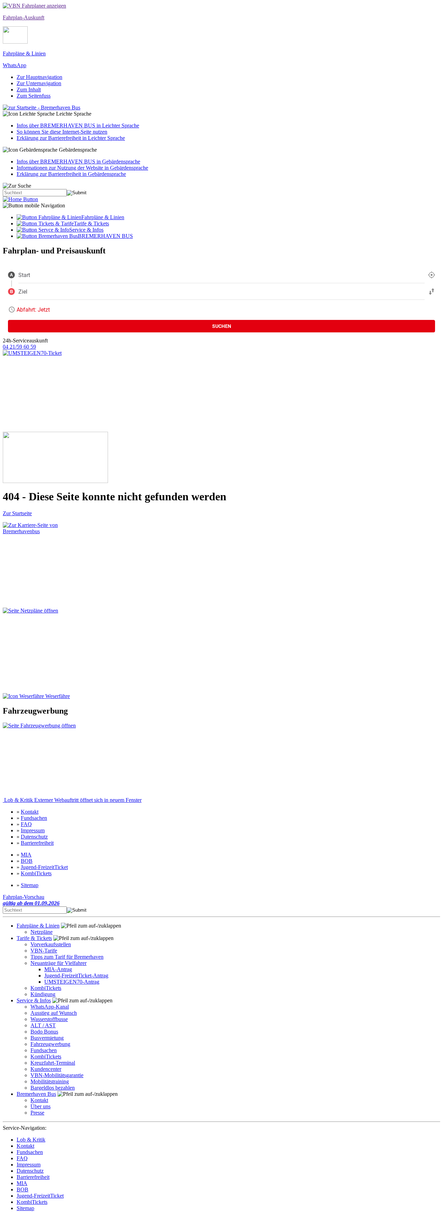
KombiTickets (36, 873)
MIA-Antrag (58, 969)
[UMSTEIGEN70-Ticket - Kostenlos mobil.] (55, 391)
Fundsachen (34, 818)
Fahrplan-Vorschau (31, 900)
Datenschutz (34, 837)
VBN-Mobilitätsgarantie (56, 1075)
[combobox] (221, 275)
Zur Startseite (17, 513)
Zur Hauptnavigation (39, 77)
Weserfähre (57, 696)
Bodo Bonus (44, 1032)
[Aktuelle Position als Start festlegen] (431, 274)
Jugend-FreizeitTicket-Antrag (76, 975)
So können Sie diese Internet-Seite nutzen (62, 132)
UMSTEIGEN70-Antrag (71, 982)
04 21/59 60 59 (19, 347)
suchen (221, 326)
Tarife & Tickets (34, 938)
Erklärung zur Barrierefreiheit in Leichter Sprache (71, 138)
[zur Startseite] (20, 199)
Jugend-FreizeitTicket (44, 867)
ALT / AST (43, 1025)
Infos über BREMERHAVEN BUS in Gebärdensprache (78, 161)
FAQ (26, 824)
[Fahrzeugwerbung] (40, 760)
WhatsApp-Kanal (49, 1007)
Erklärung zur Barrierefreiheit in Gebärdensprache (71, 174)
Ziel (22, 291)
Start (24, 274)
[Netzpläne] (46, 650)
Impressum (33, 830)
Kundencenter (45, 1069)
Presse (37, 1113)
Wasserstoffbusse (49, 1019)
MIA (26, 855)
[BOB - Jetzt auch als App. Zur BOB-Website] (55, 457)
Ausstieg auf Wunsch (53, 1013)
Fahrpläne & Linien (38, 926)
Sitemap (29, 885)
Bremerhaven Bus (36, 1094)
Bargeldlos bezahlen (52, 1088)
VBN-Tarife (43, 951)
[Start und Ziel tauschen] (431, 291)
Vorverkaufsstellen (50, 944)
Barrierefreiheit (37, 843)
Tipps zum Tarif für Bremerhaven (66, 957)
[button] (221, 114)
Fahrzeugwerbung (50, 1044)
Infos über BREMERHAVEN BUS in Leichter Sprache (78, 125)
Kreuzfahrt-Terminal (52, 1063)
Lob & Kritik (72, 800)
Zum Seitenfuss (34, 96)
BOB (27, 861)
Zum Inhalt (29, 89)
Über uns (40, 1106)
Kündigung (42, 994)
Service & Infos (34, 1000)
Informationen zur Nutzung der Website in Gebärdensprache (82, 168)
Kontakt (29, 812)
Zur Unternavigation (39, 83)
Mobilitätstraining (49, 1081)
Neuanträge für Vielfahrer (58, 963)
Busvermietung (47, 1038)
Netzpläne (41, 932)
